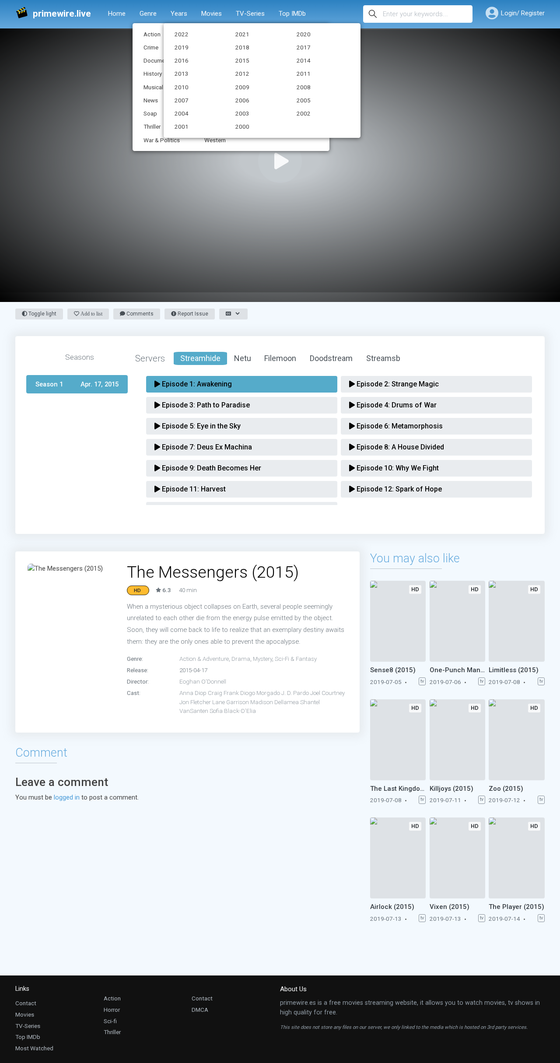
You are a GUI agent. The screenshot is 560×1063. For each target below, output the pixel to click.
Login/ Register (523, 13)
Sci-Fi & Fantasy (296, 658)
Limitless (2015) (514, 670)
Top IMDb (292, 14)
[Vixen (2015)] (458, 857)
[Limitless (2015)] (517, 621)
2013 (182, 73)
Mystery (262, 658)
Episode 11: (193, 489)
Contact (25, 1003)
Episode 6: (399, 426)
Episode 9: (210, 468)
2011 (304, 73)
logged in (67, 797)
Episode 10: (397, 468)
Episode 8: (399, 447)
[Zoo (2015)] (517, 739)
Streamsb (383, 358)
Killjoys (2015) (451, 789)
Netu (242, 358)
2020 (304, 34)
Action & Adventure (204, 658)
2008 (304, 87)
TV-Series (250, 14)
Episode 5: (200, 426)
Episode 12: (398, 489)
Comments (139, 314)
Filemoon (280, 358)
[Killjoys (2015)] (458, 739)
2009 (242, 87)
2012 (242, 73)
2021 (242, 34)
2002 (304, 113)
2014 (304, 60)
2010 (182, 87)
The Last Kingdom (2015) (398, 789)
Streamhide (200, 358)
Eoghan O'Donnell (202, 681)
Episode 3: (205, 405)
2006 (242, 100)
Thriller (112, 1031)
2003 (242, 113)
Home (117, 14)
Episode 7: (206, 447)
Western (215, 140)
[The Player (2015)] (517, 857)
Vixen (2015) (449, 907)
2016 (182, 60)
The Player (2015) (516, 907)
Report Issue (192, 314)
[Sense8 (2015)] (398, 621)
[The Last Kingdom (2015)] (398, 739)
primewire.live (62, 14)
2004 (182, 113)
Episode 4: (396, 405)
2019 (182, 47)
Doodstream (331, 358)
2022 (182, 34)
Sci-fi (110, 1020)
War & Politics (162, 140)
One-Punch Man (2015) (458, 670)
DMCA (200, 1009)
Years (179, 14)
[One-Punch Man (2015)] (458, 621)
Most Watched (34, 1048)
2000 (242, 126)
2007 (182, 100)
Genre (148, 14)
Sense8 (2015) (393, 670)
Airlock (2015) (392, 907)
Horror (112, 1009)
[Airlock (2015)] (398, 857)
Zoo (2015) (506, 789)
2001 (182, 126)
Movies (211, 14)
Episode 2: (397, 384)
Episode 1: (196, 384)
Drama (240, 658)
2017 (304, 47)
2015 (242, 60)
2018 (242, 47)
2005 (304, 100)
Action (112, 998)
